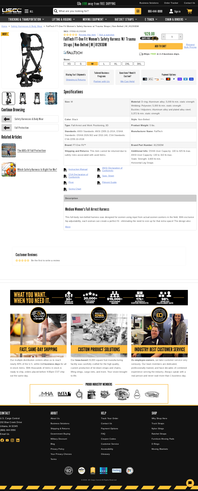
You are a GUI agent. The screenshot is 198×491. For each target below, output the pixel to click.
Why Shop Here (159, 418)
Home (4, 26)
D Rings (155, 444)
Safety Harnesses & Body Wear (26, 26)
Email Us (4, 434)
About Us (55, 418)
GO (138, 11)
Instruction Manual (78, 169)
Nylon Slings (158, 428)
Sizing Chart (75, 189)
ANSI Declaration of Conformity (112, 169)
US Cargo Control (94, 480)
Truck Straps (158, 423)
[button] (71, 34)
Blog (53, 444)
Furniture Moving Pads (163, 439)
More (67, 227)
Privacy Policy (57, 449)
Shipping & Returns (76, 79)
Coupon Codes (108, 439)
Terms (54, 459)
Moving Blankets (160, 449)
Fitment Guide (109, 182)
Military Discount (59, 439)
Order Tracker (171, 3)
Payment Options (109, 428)
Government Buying (60, 434)
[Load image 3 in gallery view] (37, 98)
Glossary (105, 454)
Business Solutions (149, 3)
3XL (139, 63)
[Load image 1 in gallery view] (8, 98)
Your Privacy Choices (61, 454)
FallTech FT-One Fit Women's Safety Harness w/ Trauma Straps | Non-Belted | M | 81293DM (92, 26)
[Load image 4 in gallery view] (51, 98)
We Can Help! (127, 81)
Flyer (71, 182)
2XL (127, 63)
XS (69, 63)
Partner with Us (102, 81)
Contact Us (189, 3)
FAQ (103, 434)
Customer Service (110, 444)
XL (115, 63)
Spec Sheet (108, 176)
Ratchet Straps (159, 434)
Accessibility (107, 449)
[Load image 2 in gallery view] (22, 98)
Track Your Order (109, 418)
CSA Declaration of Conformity (78, 175)
